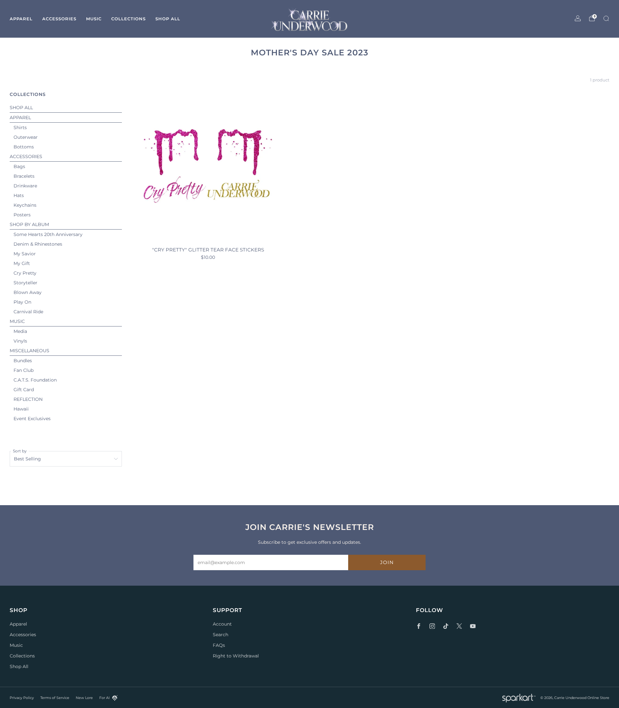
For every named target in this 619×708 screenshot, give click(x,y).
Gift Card (24, 389)
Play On (22, 302)
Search (220, 634)
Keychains (25, 205)
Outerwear (26, 137)
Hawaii (21, 409)
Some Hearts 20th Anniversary (48, 234)
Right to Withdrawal (236, 656)
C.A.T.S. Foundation (35, 380)
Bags (19, 166)
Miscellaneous (29, 351)
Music (94, 18)
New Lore (84, 697)
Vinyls (20, 341)
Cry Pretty (25, 273)
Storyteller (25, 283)
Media (20, 331)
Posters (22, 215)
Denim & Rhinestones (38, 244)
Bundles (23, 360)
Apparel (21, 18)
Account (222, 624)
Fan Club (24, 370)
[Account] (578, 18)
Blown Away (28, 292)
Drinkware (25, 186)
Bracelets (24, 176)
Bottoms (24, 147)
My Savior (25, 254)
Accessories (59, 18)
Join (387, 562)
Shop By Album (29, 224)
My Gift (22, 263)
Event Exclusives (32, 418)
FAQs (219, 645)
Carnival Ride (28, 312)
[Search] (606, 18)
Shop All (167, 18)
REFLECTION (28, 399)
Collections (128, 18)
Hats (19, 195)
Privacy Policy (22, 697)
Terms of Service (54, 697)
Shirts (20, 127)
